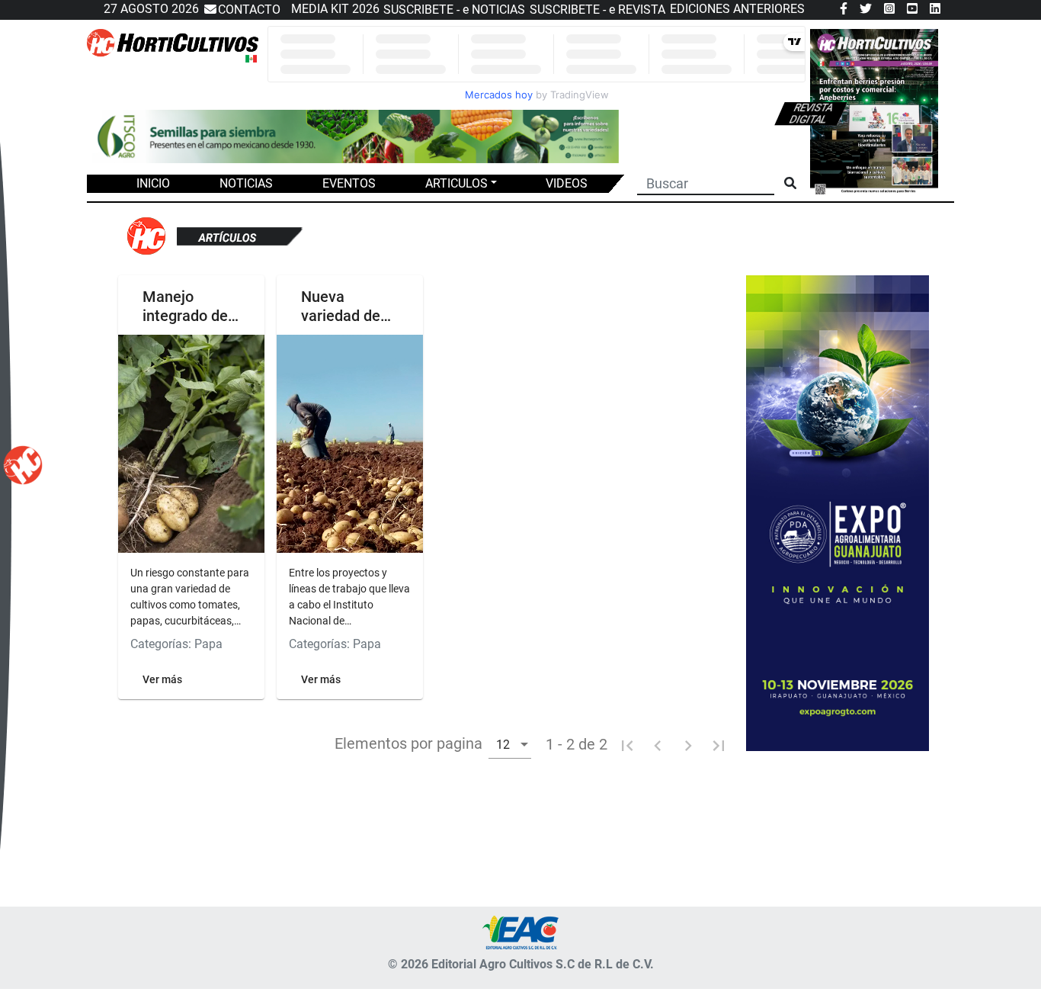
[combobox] (509, 744)
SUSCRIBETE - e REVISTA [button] (597, 9)
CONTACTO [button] (249, 9)
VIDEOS (567, 183)
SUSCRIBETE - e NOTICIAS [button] (454, 9)
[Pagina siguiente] (688, 744)
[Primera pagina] (627, 744)
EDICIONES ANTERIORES (737, 9)
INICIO (153, 183)
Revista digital (811, 113)
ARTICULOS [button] (456, 183)
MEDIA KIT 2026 (335, 9)
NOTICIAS (246, 183)
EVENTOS (349, 183)
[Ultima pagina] (718, 744)
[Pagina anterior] (657, 744)
